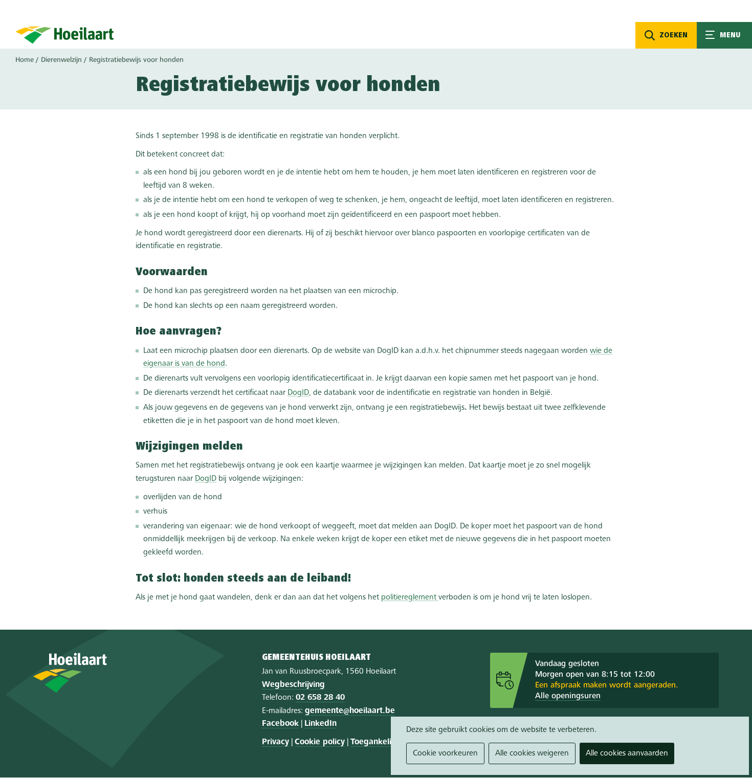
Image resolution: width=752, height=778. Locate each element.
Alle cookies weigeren (532, 753)
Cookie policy (320, 742)
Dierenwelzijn (61, 59)
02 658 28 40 (320, 698)
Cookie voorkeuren (445, 753)
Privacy (275, 742)
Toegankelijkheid (382, 742)
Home (24, 59)
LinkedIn (320, 724)
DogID (298, 393)
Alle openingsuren (568, 696)
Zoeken (673, 35)
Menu (724, 35)
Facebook (280, 724)
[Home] (64, 35)
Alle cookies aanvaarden (627, 753)
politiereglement (409, 597)
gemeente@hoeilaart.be (350, 711)
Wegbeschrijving (293, 685)
